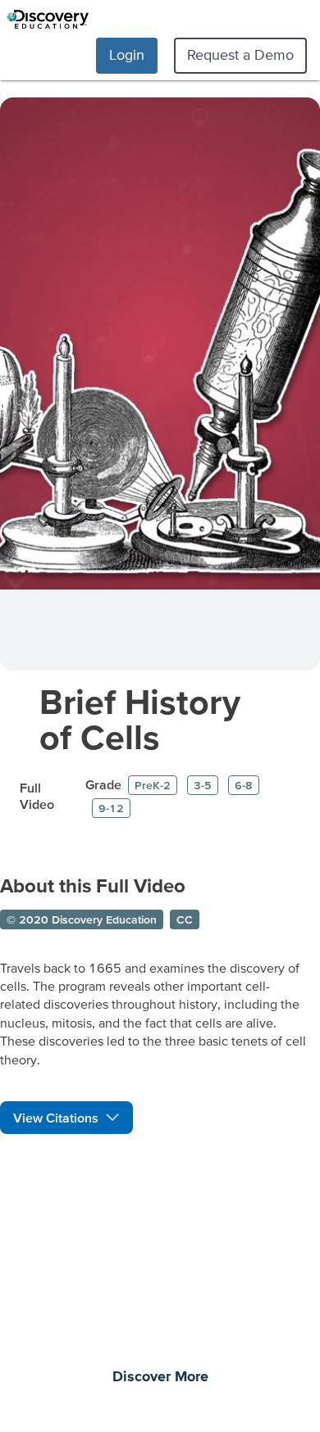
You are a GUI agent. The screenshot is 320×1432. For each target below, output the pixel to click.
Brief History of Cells (139, 719)
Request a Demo (240, 54)
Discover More (160, 1377)
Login (126, 54)
